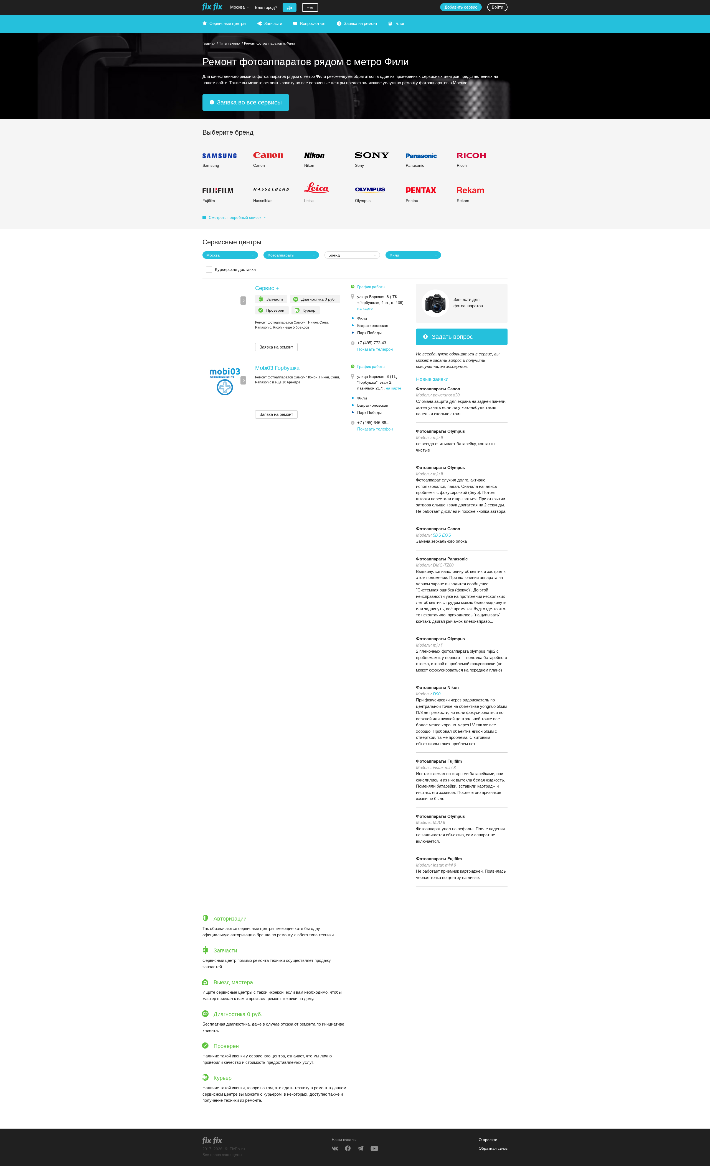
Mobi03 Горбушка (277, 368)
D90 (436, 693)
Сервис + (267, 288)
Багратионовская (372, 325)
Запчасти (273, 23)
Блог (399, 23)
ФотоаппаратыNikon (437, 687)
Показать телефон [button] (375, 349)
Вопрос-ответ (313, 23)
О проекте (488, 1139)
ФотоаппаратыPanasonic (442, 559)
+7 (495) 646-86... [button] (373, 422)
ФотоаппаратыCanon (438, 388)
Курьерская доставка (235, 269)
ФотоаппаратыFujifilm (439, 761)
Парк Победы (369, 332)
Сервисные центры (227, 23)
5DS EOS (442, 535)
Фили (362, 318)
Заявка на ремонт (360, 23)
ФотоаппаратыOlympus (440, 431)
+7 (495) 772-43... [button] (373, 342)
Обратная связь (493, 1148)
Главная (208, 43)
